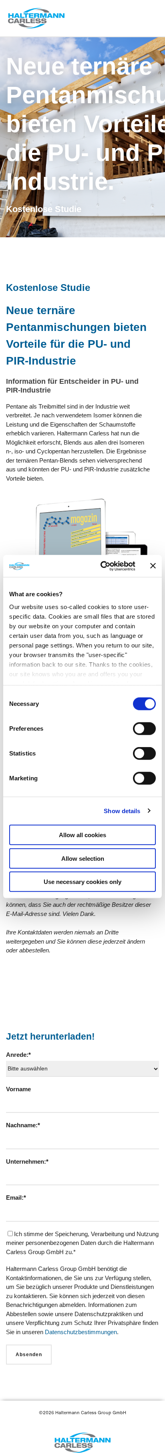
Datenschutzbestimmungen (81, 1332)
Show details (122, 810)
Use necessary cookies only (82, 881)
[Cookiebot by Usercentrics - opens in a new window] (102, 566)
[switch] (144, 728)
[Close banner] (153, 566)
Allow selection (82, 858)
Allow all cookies (82, 835)
